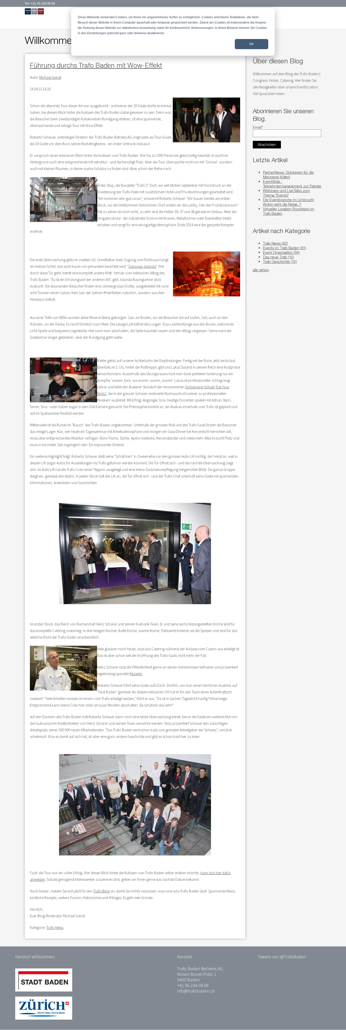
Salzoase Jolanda (142, 266)
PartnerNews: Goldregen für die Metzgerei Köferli (288, 174)
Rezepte (136, 673)
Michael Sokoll (50, 77)
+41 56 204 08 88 (43, 3)
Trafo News (54, 927)
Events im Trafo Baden (284, 247)
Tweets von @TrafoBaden (282, 957)
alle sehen (261, 270)
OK (251, 44)
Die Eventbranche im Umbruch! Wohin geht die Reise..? (288, 201)
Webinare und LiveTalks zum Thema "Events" (286, 192)
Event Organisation (281, 252)
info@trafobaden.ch (196, 991)
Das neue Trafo (278, 257)
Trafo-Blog (101, 891)
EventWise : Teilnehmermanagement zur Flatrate (292, 183)
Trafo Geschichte (280, 261)
